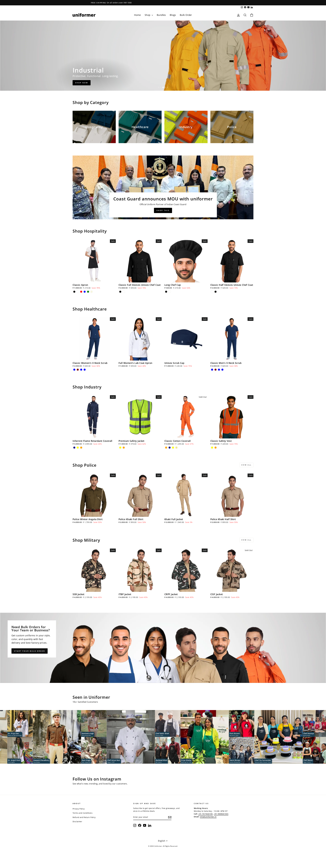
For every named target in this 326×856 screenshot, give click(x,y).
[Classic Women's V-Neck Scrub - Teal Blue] (81, 369)
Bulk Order (186, 14)
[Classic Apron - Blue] (84, 291)
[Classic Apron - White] (78, 291)
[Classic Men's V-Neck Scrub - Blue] (212, 369)
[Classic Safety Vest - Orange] (215, 447)
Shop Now (81, 83)
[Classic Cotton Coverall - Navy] (169, 447)
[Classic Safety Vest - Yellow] (212, 447)
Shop (148, 14)
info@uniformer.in (208, 816)
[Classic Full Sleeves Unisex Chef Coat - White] (124, 291)
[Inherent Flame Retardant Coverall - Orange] (81, 447)
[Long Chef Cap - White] (169, 291)
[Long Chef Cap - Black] (166, 291)
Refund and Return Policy (84, 817)
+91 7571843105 (205, 814)
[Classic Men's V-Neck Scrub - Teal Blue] (219, 369)
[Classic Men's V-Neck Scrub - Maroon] (215, 369)
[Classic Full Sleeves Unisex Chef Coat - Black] (120, 291)
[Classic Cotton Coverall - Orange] (166, 447)
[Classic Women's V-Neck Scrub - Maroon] (78, 369)
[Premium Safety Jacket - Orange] (124, 447)
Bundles (161, 14)
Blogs (173, 14)
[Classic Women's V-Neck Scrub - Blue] (74, 369)
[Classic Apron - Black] (74, 291)
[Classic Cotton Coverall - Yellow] (173, 447)
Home (137, 14)
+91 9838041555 (221, 814)
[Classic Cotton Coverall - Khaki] (176, 447)
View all (246, 465)
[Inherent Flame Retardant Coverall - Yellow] (78, 447)
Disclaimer (77, 821)
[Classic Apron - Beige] (91, 291)
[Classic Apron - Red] (81, 291)
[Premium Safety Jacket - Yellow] (120, 447)
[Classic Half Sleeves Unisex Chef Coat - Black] (215, 291)
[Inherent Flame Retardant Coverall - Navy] (74, 447)
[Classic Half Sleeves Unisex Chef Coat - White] (212, 291)
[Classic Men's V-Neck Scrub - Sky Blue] (222, 369)
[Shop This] (163, 187)
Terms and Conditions (82, 813)
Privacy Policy (79, 809)
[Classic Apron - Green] (88, 291)
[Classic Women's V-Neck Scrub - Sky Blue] (84, 369)
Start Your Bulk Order (29, 651)
